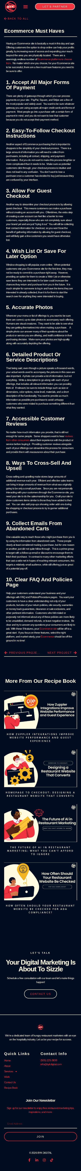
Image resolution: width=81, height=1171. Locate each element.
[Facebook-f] (29, 1160)
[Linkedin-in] (36, 1160)
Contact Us (10, 1082)
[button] (25, 6)
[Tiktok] (51, 1160)
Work (7, 1076)
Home (7, 1060)
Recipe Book (11, 1087)
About (7, 1065)
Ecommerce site (48, 628)
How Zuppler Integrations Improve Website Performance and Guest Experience (40, 738)
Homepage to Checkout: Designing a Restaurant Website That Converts (40, 794)
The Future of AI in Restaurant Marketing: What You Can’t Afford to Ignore (40, 851)
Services (8, 1071)
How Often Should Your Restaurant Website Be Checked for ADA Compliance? (40, 909)
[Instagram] (44, 1160)
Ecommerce (47, 636)
